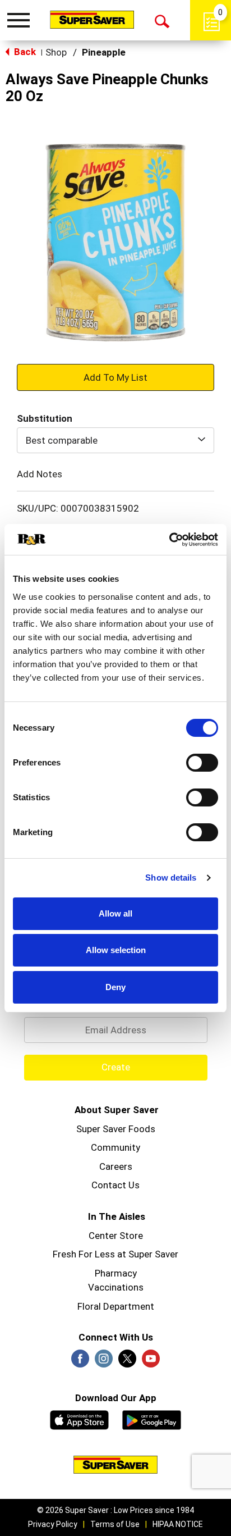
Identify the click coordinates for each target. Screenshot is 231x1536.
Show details (170, 877)
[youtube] (151, 1362)
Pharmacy (116, 1273)
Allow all (115, 913)
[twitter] (127, 1362)
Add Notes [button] (39, 474)
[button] (115, 377)
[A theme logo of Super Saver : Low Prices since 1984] (92, 19)
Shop (56, 52)
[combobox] (115, 440)
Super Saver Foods (115, 1128)
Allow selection (116, 950)
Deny (115, 987)
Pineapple (104, 52)
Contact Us (115, 1185)
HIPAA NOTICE (178, 1524)
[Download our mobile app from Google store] (151, 1418)
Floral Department (115, 1306)
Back (24, 51)
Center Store (116, 1235)
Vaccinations (116, 1287)
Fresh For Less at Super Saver (115, 1254)
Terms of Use (115, 1524)
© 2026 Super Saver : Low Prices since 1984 (115, 1510)
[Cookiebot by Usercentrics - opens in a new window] (169, 539)
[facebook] (80, 1362)
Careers (115, 1166)
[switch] (202, 763)
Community (115, 1147)
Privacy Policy (52, 1524)
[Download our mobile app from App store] (79, 1418)
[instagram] (104, 1362)
